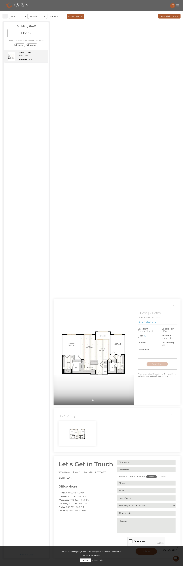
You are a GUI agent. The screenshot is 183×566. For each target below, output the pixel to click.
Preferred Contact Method (132, 476)
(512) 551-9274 (65, 478)
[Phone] (172, 5)
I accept (85, 560)
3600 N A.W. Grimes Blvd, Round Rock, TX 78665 (82, 472)
